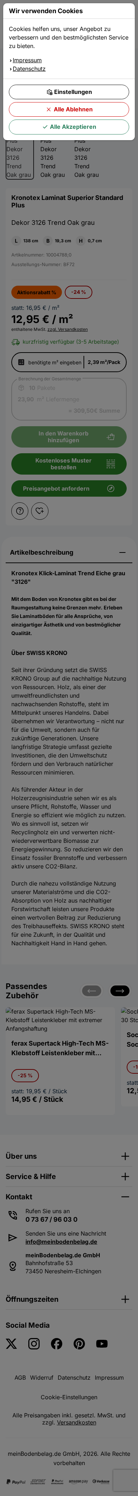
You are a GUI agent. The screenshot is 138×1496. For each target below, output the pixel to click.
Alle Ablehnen (73, 109)
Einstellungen (73, 91)
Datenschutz (29, 68)
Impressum (27, 60)
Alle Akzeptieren (73, 126)
